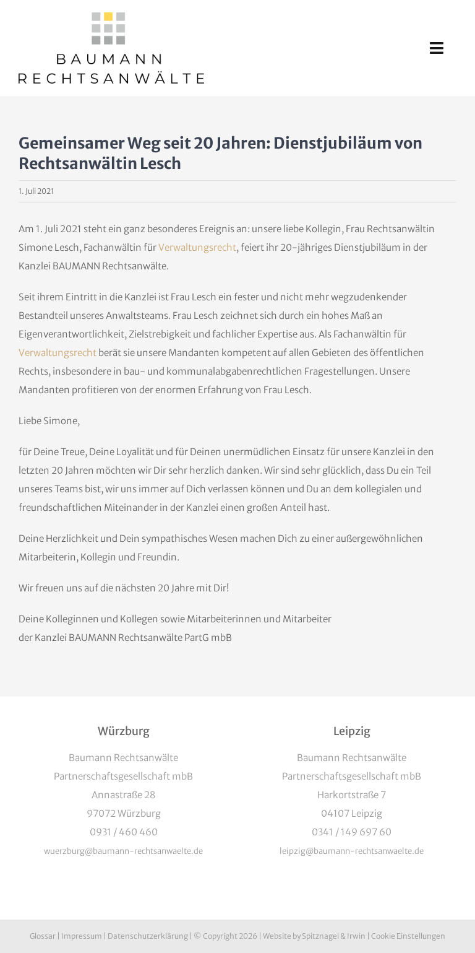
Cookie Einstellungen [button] (408, 936)
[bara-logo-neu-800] (111, 17)
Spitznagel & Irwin (334, 936)
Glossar (43, 936)
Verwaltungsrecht (197, 247)
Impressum (81, 936)
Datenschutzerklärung (148, 936)
